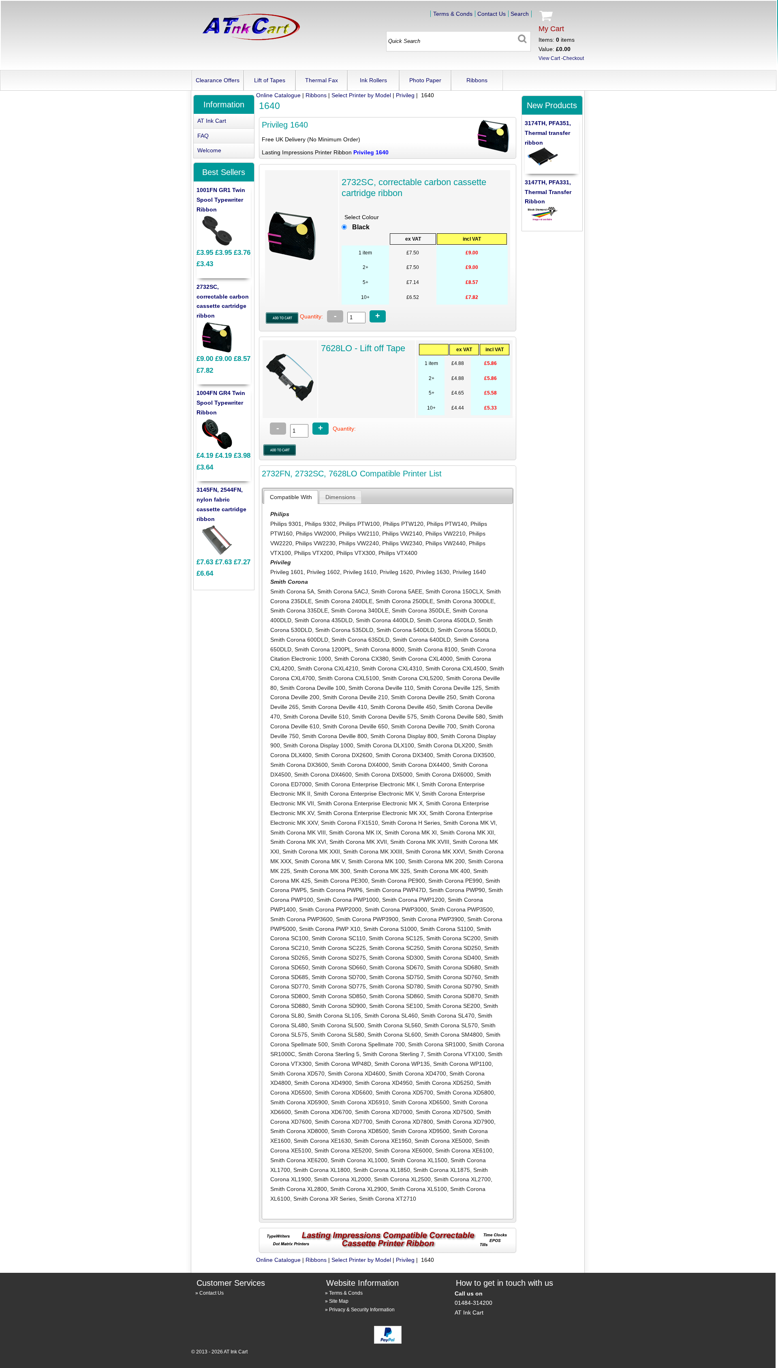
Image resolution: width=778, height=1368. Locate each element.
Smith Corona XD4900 (323, 1083)
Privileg (405, 95)
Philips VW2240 (359, 543)
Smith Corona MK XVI (298, 842)
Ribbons (476, 80)
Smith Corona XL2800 (298, 1189)
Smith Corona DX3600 (299, 765)
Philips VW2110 (359, 533)
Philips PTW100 (359, 524)
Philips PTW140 (447, 524)
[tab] (291, 497)
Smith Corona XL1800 (321, 1170)
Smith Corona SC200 (453, 938)
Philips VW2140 (402, 533)
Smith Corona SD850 (339, 996)
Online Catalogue (278, 95)
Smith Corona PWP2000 (330, 909)
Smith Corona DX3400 (404, 755)
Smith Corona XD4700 (417, 1073)
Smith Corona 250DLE (404, 601)
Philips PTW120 (403, 524)
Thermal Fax (321, 80)
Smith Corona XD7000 (384, 1112)
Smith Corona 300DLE (465, 601)
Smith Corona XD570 (297, 1073)
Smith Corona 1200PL (323, 649)
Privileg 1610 (359, 572)
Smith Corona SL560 (394, 1025)
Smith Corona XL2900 (358, 1189)
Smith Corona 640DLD (422, 639)
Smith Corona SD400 (454, 957)
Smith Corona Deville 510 (315, 716)
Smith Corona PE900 (398, 880)
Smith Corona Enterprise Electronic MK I (366, 784)
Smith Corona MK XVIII (419, 842)
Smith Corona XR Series (324, 1198)
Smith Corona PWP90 (457, 890)
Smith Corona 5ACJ (342, 591)
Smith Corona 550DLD (467, 630)
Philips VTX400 (397, 553)
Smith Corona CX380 (361, 658)
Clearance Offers (217, 80)
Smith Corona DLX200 (446, 745)
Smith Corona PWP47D (396, 890)
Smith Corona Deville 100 (312, 688)
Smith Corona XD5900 (299, 1102)
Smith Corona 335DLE (299, 610)
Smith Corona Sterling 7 (393, 1054)
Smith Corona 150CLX (454, 591)
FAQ (203, 135)
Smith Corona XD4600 (356, 1073)
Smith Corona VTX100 (456, 1054)
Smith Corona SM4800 (453, 1034)
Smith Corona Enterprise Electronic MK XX (371, 813)
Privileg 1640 (469, 572)
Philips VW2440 (445, 543)
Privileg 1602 (323, 572)
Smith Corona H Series (410, 823)
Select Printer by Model (361, 95)
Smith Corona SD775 (339, 986)
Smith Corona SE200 (453, 1006)
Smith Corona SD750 (396, 977)
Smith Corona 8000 (379, 649)
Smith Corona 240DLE (343, 601)
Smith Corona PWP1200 (413, 899)
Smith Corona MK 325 (381, 871)
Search (520, 14)
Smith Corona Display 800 (403, 736)
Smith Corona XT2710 (387, 1198)
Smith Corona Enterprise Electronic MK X (370, 803)
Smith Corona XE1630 (322, 1141)
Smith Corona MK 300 (321, 871)
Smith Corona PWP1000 (347, 899)
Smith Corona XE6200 (298, 1160)
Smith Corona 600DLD (299, 639)
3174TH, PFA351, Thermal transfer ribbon (548, 133)
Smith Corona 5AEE (396, 591)
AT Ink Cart (211, 120)
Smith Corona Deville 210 (355, 697)
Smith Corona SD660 (339, 967)
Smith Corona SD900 (339, 1006)
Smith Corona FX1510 (349, 823)
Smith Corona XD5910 (360, 1102)
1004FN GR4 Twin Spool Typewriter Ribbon (221, 403)
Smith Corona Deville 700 (423, 726)
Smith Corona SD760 (454, 977)
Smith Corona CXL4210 (327, 668)
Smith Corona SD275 (339, 957)
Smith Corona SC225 (339, 948)
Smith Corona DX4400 (420, 765)
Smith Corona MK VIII (298, 832)
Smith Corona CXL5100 (348, 678)
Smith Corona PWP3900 (367, 919)
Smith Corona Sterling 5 (328, 1054)
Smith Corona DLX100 (385, 745)
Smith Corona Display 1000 (318, 745)
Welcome (209, 150)
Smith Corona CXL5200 (412, 678)
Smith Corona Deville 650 (355, 726)
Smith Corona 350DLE (420, 610)
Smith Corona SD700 (339, 977)
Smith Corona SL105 (334, 1015)
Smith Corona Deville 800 (334, 736)
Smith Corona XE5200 (343, 1150)
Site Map (338, 1301)
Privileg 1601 (287, 572)
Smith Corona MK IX (355, 832)
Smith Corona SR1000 (437, 1044)
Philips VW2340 (402, 543)
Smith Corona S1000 (390, 929)
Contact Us (491, 14)
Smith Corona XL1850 (381, 1170)
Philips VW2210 (445, 533)
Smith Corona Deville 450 (403, 707)
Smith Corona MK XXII (311, 851)
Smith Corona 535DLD (344, 630)
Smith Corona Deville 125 (449, 688)
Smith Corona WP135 (402, 1064)
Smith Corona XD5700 (404, 1092)
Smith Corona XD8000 (299, 1131)
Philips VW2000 (316, 533)
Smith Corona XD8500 (360, 1131)
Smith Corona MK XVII (358, 842)
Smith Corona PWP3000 (396, 909)
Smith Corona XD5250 (444, 1083)
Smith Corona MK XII (467, 832)
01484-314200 (473, 1303)
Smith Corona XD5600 (343, 1092)
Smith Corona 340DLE (360, 610)
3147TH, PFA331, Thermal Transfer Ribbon (548, 192)
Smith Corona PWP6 (336, 890)
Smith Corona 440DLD (385, 620)
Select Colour (361, 217)
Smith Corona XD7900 (465, 1121)
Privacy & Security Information (362, 1310)
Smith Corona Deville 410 (334, 707)
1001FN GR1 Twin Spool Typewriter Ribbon (221, 200)
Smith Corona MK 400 (441, 871)
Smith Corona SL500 (337, 1025)
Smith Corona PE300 (341, 880)
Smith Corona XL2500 (402, 1179)
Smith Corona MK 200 (436, 861)
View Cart (549, 58)
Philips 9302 (320, 524)
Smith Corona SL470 (447, 1015)
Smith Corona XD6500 (420, 1102)
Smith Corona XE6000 (403, 1150)
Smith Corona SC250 (396, 948)
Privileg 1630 (432, 572)
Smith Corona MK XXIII (372, 851)
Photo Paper (425, 80)
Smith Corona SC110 (338, 938)
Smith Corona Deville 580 (452, 716)
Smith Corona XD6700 (323, 1112)
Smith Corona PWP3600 (301, 919)
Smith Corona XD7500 (444, 1112)
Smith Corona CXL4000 (422, 658)
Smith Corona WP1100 (462, 1064)
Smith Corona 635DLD (360, 639)
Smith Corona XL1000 (359, 1160)
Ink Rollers (373, 80)
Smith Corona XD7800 (404, 1121)
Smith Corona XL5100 (418, 1189)
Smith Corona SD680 (454, 967)
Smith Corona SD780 (396, 986)
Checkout (573, 58)
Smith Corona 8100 (432, 649)
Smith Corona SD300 (396, 957)
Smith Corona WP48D (343, 1064)
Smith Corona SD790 (454, 986)
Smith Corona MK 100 (376, 861)
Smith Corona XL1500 (419, 1160)
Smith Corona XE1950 (382, 1141)
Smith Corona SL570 (451, 1025)
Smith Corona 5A (292, 591)
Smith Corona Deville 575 (384, 716)
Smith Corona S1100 (446, 929)
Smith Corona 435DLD (324, 620)
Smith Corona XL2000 (342, 1179)
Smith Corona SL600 (394, 1034)
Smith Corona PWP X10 (329, 929)
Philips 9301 (285, 524)
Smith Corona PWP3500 (461, 909)
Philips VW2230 (315, 543)
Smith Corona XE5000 (443, 1141)
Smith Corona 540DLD (405, 630)
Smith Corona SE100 (396, 1006)
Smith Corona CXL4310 (391, 668)
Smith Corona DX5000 (384, 774)
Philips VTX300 (355, 553)
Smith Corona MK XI (411, 832)
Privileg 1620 (396, 572)
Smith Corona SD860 (396, 996)
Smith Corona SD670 (396, 967)
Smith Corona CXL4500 (455, 668)
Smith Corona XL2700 (462, 1179)
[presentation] (291, 497)
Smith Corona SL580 (337, 1034)
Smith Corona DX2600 (343, 755)
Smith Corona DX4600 (323, 774)
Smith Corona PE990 (455, 880)
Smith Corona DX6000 (444, 774)
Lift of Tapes (269, 80)
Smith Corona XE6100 (463, 1150)
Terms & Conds (452, 14)
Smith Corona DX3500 (465, 755)
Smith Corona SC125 (396, 938)
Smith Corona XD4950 (384, 1083)
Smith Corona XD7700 (343, 1121)
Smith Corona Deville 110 (380, 688)
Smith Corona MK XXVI (435, 851)
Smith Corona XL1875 (441, 1170)
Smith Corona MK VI (469, 823)
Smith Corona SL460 (391, 1015)
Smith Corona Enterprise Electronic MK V (366, 793)
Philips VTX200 (313, 553)
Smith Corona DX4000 (360, 765)
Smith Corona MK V (320, 861)
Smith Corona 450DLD (446, 620)
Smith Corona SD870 (454, 996)
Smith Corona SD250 (454, 948)
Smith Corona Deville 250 (423, 697)
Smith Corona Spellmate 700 (368, 1044)
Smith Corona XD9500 (420, 1131)
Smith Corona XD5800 (465, 1092)
